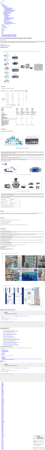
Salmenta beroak (5, 6)
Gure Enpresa (4, 26)
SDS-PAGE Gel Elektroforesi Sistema (8, 336)
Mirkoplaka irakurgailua (7, 15)
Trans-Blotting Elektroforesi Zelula (8, 9)
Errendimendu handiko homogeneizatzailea (9, 18)
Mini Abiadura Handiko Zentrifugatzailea (9, 17)
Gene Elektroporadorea (7, 19)
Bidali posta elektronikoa (3, 361)
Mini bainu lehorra (6, 20)
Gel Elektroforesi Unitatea (11, 359)
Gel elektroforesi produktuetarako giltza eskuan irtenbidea (9, 309)
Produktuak (3, 5)
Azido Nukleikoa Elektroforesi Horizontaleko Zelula (10, 10)
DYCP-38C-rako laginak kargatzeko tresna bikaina (10, 23)
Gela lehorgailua (6, 16)
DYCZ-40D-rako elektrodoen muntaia (8, 22)
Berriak (2, 24)
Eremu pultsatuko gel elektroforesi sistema (9, 11)
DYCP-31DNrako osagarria (7, 21)
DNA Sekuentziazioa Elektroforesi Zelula (9, 8)
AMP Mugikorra (3, 358)
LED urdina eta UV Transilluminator (7, 12)
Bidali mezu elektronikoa (3, 44)
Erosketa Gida (3, 4)
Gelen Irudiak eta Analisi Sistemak (7, 13)
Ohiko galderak (3, 25)
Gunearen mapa (3, 357)
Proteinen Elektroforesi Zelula (7, 7)
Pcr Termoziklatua (6, 14)
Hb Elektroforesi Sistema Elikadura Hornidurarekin (10, 342)
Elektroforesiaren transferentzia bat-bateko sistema (10, 331)
